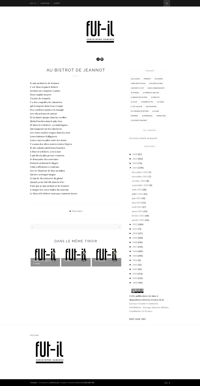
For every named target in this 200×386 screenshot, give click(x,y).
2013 (135, 264)
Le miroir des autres (139, 97)
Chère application (138, 83)
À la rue (134, 102)
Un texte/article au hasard (143, 138)
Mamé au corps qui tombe (43, 262)
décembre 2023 (140, 172)
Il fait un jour (136, 106)
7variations (161, 116)
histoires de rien (156, 83)
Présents (147, 79)
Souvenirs (77, 211)
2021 (135, 228)
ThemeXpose (43, 383)
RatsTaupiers (151, 106)
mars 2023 (137, 211)
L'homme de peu (147, 102)
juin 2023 (136, 198)
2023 (135, 167)
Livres (56, 3)
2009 (135, 282)
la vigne (155, 111)
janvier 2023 (138, 220)
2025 (135, 158)
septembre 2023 (140, 185)
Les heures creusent (139, 120)
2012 (135, 269)
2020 (135, 233)
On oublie (100, 261)
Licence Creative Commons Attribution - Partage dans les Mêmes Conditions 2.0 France (149, 307)
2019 (135, 237)
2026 (135, 154)
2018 (135, 242)
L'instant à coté (137, 88)
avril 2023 (137, 207)
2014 (135, 260)
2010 (135, 278)
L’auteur (44, 3)
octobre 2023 (139, 180)
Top (166, 383)
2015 (135, 255)
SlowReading (147, 116)
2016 (135, 251)
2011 (135, 273)
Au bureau (135, 93)
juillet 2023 (137, 194)
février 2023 (138, 215)
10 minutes (155, 97)
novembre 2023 (140, 176)
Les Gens (160, 102)
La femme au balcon (151, 93)
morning (134, 116)
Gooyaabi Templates (67, 383)
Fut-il (33, 3)
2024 (135, 163)
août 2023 (137, 189)
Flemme (68, 261)
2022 (135, 224)
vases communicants (155, 88)
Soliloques (135, 79)
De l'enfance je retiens (140, 111)
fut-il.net (34, 335)
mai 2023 (136, 202)
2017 (135, 246)
